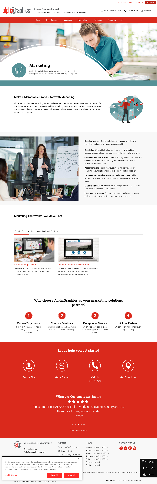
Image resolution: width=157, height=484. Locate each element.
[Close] (78, 458)
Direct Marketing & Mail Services (44, 231)
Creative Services (22, 231)
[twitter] (126, 448)
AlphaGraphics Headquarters (35, 452)
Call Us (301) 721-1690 (69, 447)
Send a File (150, 468)
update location (81, 12)
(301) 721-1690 (132, 11)
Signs (38, 20)
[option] (78, 410)
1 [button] (73, 424)
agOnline (150, 2)
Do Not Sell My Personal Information (129, 480)
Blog (131, 2)
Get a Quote (150, 461)
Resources (112, 20)
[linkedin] (130, 448)
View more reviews (78, 430)
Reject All (54, 475)
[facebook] (121, 448)
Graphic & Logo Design (25, 264)
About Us (121, 2)
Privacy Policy (110, 480)
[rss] (135, 448)
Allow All (71, 475)
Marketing (68, 20)
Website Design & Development (73, 264)
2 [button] (76, 424)
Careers (150, 474)
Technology (83, 20)
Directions (147, 11)
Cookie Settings (11, 475)
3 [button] (78, 424)
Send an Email (66, 451)
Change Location (30, 449)
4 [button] (81, 424)
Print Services (51, 20)
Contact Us (139, 2)
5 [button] (84, 424)
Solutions (98, 20)
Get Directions (128, 377)
